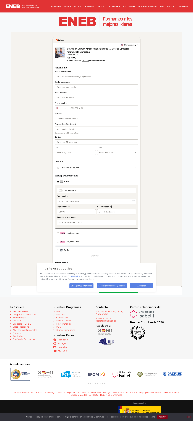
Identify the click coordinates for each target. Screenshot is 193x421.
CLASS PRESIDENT (129, 6)
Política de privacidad (69, 392)
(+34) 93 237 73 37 (105, 318)
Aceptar (162, 417)
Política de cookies (91, 392)
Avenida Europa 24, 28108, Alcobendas (109, 312)
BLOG (162, 6)
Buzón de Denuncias (111, 395)
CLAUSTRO (101, 6)
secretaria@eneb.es (106, 321)
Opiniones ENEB (152, 392)
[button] (88, 383)
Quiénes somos (171, 392)
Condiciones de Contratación (28, 392)
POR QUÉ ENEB (56, 6)
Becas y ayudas (79, 395)
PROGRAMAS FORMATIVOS (72, 6)
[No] (189, 417)
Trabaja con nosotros (113, 392)
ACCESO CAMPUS (183, 6)
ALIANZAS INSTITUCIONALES (147, 6)
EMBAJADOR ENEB (114, 6)
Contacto (94, 395)
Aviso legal (50, 392)
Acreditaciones (134, 392)
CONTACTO (170, 6)
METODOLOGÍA (89, 6)
